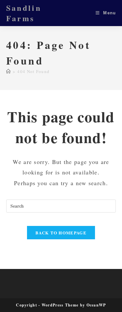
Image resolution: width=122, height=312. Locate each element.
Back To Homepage (61, 233)
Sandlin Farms (23, 13)
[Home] (8, 71)
